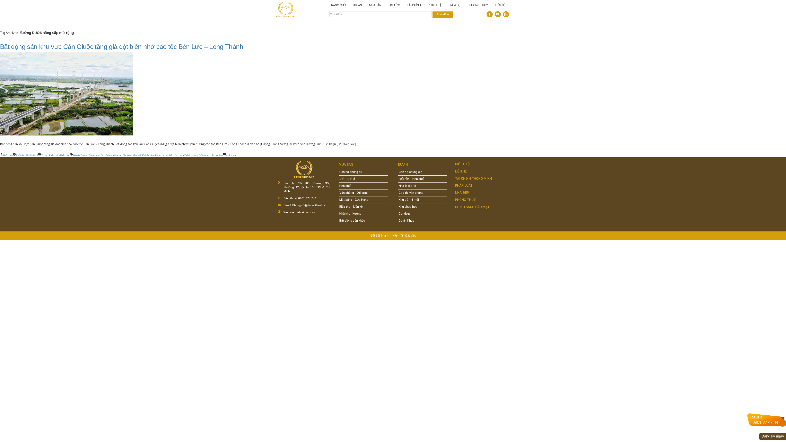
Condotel (405, 213)
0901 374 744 (306, 198)
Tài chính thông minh (473, 178)
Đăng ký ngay (772, 436)
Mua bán (375, 5)
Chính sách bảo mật (472, 207)
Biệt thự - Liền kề (351, 207)
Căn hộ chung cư (350, 172)
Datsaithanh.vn (305, 212)
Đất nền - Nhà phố (411, 179)
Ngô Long (8, 155)
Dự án (357, 5)
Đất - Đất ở (347, 179)
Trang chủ (337, 5)
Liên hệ (500, 5)
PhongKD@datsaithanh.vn (309, 205)
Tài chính (414, 5)
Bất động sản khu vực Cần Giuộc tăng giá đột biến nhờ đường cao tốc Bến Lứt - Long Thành (146, 155)
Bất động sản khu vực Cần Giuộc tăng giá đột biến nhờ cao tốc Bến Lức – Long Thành (121, 46)
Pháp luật (435, 5)
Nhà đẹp (462, 193)
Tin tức (394, 5)
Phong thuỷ (478, 5)
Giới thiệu (463, 164)
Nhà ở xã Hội (407, 186)
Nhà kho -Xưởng (350, 213)
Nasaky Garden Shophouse (86, 155)
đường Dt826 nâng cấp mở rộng (207, 155)
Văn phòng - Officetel (353, 193)
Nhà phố (345, 186)
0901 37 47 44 (765, 422)
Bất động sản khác (352, 220)
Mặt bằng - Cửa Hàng (353, 200)
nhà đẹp (456, 5)
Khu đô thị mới (409, 200)
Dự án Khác (406, 220)
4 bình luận (231, 155)
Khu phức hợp (408, 207)
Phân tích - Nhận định (59, 155)
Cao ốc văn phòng (411, 193)
